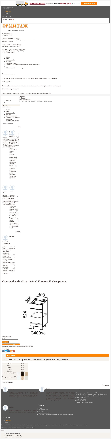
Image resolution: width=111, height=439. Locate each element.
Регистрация (9, 7)
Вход (3, 7)
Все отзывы (105, 385)
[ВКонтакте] (3, 351)
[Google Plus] (13, 351)
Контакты (8, 61)
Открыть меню (10, 66)
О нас (7, 58)
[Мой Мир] (8, 351)
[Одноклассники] (11, 351)
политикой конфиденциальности (77, 425)
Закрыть (4, 97)
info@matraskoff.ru (80, 400)
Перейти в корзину (7, 22)
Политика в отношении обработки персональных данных (23, 64)
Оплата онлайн (10, 60)
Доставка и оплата (11, 63)
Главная (8, 57)
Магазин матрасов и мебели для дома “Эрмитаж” (16, 427)
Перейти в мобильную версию (84, 402)
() (12, 433)
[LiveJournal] (16, 351)
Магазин (8, 420)
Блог (6, 422)
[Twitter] (6, 351)
